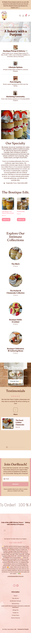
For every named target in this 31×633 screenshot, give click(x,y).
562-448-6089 (15, 543)
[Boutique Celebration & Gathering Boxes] (15, 342)
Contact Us (15, 612)
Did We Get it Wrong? (15, 601)
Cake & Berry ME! (12, 629)
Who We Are (15, 598)
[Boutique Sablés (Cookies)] (15, 313)
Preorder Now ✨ (15, 381)
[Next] (29, 4)
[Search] (20, 15)
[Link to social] (14, 585)
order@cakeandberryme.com (15, 576)
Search (15, 595)
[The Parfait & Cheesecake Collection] (15, 284)
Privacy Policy (15, 615)
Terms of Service (15, 618)
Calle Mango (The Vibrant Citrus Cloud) (8, 212)
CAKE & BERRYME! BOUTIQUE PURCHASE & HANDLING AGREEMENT (15, 606)
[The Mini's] (15, 257)
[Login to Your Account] (23, 15)
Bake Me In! (15, 484)
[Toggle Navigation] (29, 15)
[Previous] (2, 4)
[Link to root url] (4, 15)
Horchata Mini (21, 211)
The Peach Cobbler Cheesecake (20, 422)
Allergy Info (15, 610)
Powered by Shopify (23, 629)
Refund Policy (15, 603)
